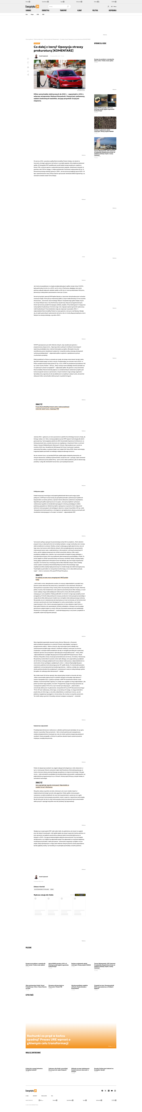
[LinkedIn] (108, 1090)
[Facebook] (102, 1090)
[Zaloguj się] (108, 6)
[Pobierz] (28, 71)
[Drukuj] (28, 67)
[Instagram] (115, 1090)
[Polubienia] (28, 58)
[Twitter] (105, 1090)
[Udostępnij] (28, 75)
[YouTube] (111, 1090)
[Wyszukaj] (68, 6)
